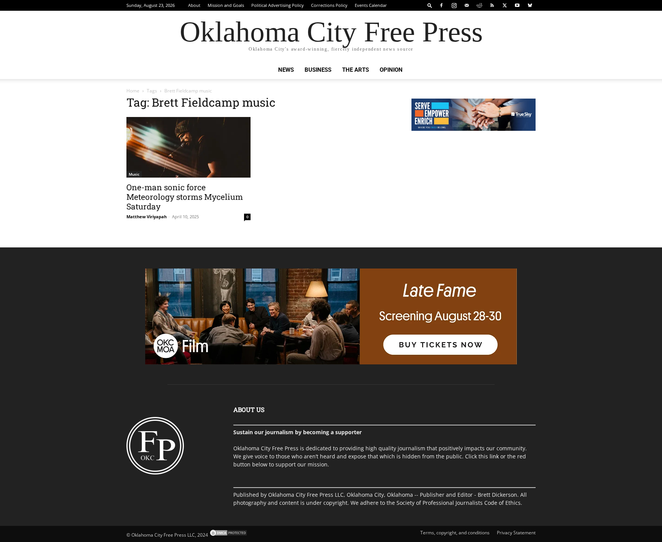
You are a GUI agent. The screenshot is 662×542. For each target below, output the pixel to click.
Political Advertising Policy (277, 5)
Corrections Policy (329, 5)
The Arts (355, 69)
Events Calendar (371, 5)
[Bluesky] (530, 5)
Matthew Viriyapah (146, 216)
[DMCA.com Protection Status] (227, 535)
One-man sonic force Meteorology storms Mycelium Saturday (184, 197)
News (286, 69)
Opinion (391, 69)
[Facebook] (441, 5)
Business (318, 69)
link (494, 456)
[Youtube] (517, 5)
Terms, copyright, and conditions (455, 532)
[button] (430, 5)
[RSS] (492, 5)
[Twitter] (504, 5)
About (194, 5)
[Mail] (466, 5)
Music (134, 174)
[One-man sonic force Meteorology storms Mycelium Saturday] (188, 147)
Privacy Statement (516, 532)
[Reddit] (479, 5)
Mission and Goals (226, 5)
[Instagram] (454, 5)
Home (132, 90)
